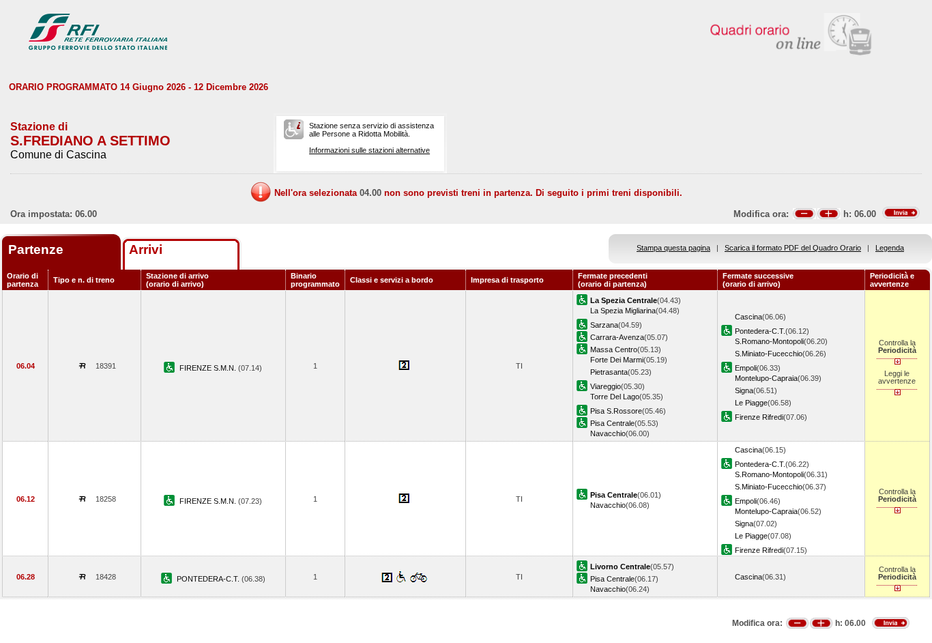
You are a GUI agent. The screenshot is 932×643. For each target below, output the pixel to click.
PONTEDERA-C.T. (209, 579)
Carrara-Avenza (617, 337)
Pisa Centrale (612, 423)
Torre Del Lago (614, 396)
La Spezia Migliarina (623, 310)
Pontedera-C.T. (760, 331)
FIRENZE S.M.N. (208, 368)
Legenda (889, 248)
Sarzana (604, 325)
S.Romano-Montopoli (769, 341)
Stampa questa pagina (673, 248)
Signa (744, 390)
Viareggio (605, 386)
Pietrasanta (609, 372)
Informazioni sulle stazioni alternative (369, 150)
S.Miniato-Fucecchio (768, 353)
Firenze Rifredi (759, 417)
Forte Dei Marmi (616, 360)
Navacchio (608, 433)
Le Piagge (751, 403)
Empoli (746, 368)
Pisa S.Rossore (616, 411)
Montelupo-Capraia (766, 378)
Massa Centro (613, 349)
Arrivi (145, 249)
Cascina (748, 317)
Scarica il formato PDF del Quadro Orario (793, 248)
